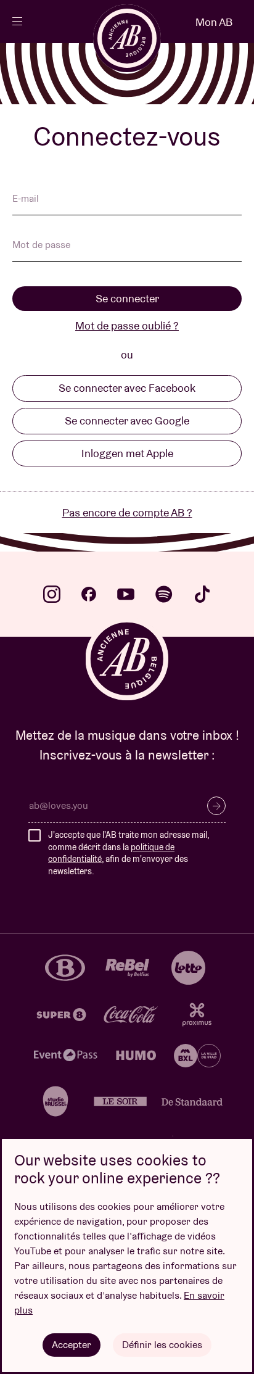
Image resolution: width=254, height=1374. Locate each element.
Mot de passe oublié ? (127, 325)
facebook (88, 594)
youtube (125, 594)
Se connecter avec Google (127, 420)
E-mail (25, 199)
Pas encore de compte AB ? (127, 512)
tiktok (202, 594)
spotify (164, 594)
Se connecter (127, 298)
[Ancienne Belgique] (127, 38)
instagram (51, 594)
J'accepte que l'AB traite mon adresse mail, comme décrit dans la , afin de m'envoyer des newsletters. (128, 853)
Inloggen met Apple (127, 453)
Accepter (71, 1344)
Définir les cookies (162, 1344)
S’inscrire (216, 806)
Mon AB (213, 22)
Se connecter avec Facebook (127, 388)
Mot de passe (41, 245)
